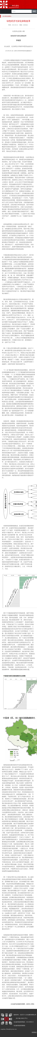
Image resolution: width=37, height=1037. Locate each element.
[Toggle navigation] (2, 11)
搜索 (34, 11)
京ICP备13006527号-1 (22, 1018)
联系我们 (34, 1032)
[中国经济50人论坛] (11, 4)
